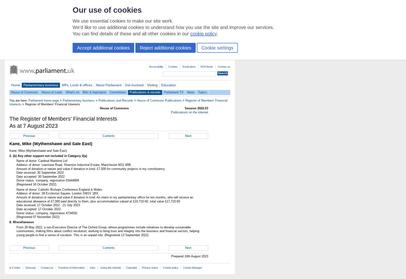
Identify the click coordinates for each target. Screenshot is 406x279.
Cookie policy (170, 267)
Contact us (224, 66)
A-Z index (14, 267)
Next (188, 136)
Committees (118, 92)
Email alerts (189, 66)
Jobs (92, 267)
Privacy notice (150, 267)
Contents (109, 136)
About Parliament (108, 85)
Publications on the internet (189, 112)
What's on (72, 92)
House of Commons (24, 92)
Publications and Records (115, 100)
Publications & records (145, 92)
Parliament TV (173, 92)
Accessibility (156, 66)
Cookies (173, 66)
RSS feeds (207, 66)
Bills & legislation (94, 92)
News (191, 92)
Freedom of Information (71, 267)
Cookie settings (217, 47)
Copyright (131, 267)
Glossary (30, 267)
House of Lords (52, 92)
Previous (29, 136)
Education (168, 85)
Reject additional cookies (165, 47)
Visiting (152, 85)
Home (15, 85)
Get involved (134, 85)
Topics (202, 92)
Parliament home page (43, 100)
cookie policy (203, 33)
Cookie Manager (192, 267)
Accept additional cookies (103, 47)
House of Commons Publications (159, 100)
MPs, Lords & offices (77, 85)
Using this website (110, 267)
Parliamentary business (40, 85)
